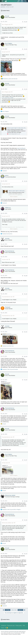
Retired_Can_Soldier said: (8, 522)
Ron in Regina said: (6, 24)
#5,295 (25, 413)
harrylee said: (5, 259)
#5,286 (25, 213)
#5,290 (25, 294)
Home (2, 627)
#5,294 (25, 379)
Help (24, 625)
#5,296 (25, 434)
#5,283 (25, 89)
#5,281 (25, 21)
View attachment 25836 (7, 97)
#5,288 (25, 256)
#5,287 (25, 244)
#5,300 (25, 553)
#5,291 (25, 312)
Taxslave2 (7, 307)
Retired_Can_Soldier (10, 495)
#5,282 (25, 49)
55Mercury (8, 207)
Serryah (7, 16)
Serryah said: (5, 51)
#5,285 (25, 181)
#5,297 (25, 460)
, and (10, 78)
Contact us (3, 625)
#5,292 (25, 331)
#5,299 (25, 520)
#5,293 (25, 356)
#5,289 (25, 275)
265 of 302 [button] (14, 610)
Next (20, 610)
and (7, 233)
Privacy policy (19, 625)
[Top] (5, 628)
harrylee (7, 238)
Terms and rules (11, 625)
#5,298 (25, 501)
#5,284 (25, 122)
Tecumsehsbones (9, 251)
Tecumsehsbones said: (7, 296)
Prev (8, 610)
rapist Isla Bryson (21, 148)
